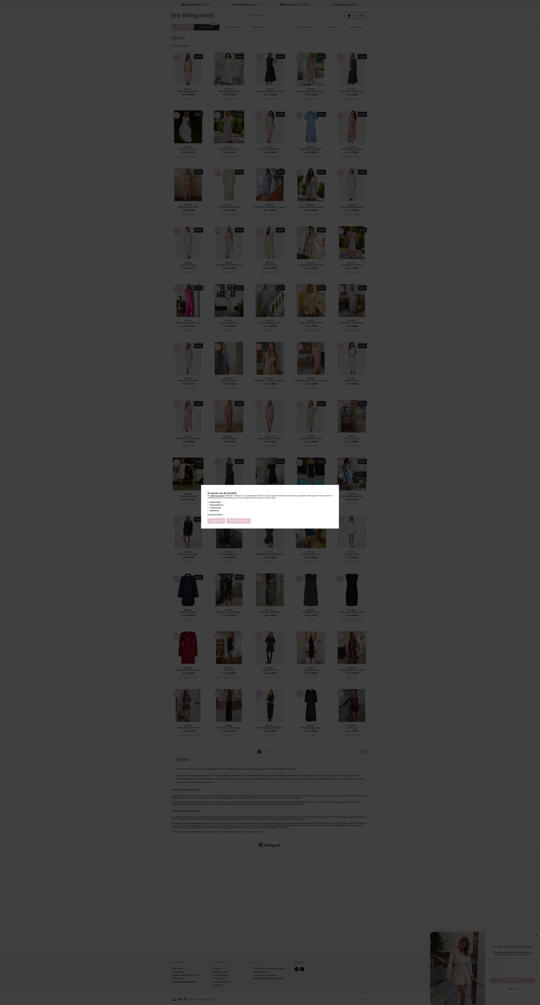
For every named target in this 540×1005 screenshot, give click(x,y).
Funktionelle (215, 508)
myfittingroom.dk (217, 496)
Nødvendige (215, 502)
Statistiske (214, 511)
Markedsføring (216, 505)
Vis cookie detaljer (214, 514)
